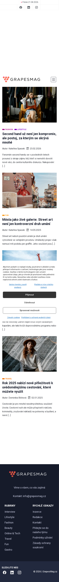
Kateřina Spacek (17, 148)
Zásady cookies (13, 318)
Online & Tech (12, 533)
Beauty (8, 527)
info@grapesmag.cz (34, 496)
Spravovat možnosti (30, 310)
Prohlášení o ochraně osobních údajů (36, 318)
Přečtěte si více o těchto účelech (43, 285)
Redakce (38, 517)
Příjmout (29, 294)
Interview (10, 511)
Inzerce (37, 511)
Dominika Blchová (17, 397)
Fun (7, 544)
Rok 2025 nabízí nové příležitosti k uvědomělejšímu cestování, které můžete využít (27, 387)
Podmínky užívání (42, 537)
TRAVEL (8, 379)
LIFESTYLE (21, 129)
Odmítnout (29, 302)
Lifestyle (9, 517)
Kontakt (37, 522)
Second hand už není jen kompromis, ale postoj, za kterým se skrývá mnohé (29, 138)
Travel (8, 538)
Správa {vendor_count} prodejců (18, 285)
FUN (7, 215)
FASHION (9, 129)
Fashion (9, 522)
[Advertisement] (29, 43)
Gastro (8, 549)
